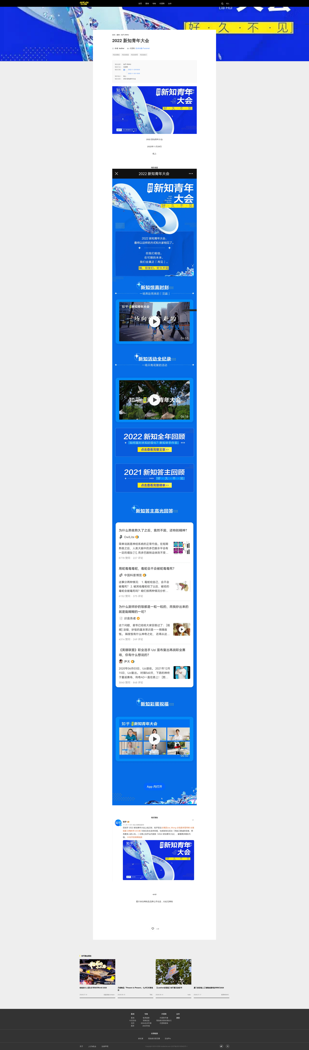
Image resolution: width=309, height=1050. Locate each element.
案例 (118, 35)
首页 (113, 35)
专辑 (146, 1014)
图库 (132, 1025)
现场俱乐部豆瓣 (154, 1038)
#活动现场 (125, 55)
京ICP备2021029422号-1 (179, 1046)
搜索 (178, 1017)
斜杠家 (140, 1038)
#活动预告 (116, 55)
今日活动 (132, 1020)
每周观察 (146, 1017)
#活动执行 (143, 55)
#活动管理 (134, 55)
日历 (132, 1023)
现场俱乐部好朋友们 (164, 1020)
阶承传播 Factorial (143, 48)
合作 (178, 1014)
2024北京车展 (146, 1023)
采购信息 (146, 1020)
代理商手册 (164, 1017)
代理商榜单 (164, 1023)
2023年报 (146, 1025)
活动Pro (168, 1038)
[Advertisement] (154, 945)
